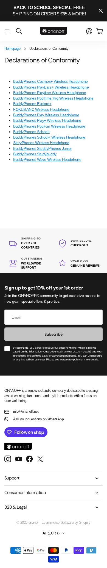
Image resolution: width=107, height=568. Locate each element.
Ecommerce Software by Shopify (66, 522)
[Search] (19, 31)
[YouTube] (18, 459)
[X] (40, 459)
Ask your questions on (38, 419)
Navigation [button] (7, 31)
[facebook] (29, 459)
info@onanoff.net (25, 411)
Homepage (12, 48)
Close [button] (101, 10)
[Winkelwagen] (99, 31)
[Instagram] (7, 459)
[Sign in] (89, 31)
